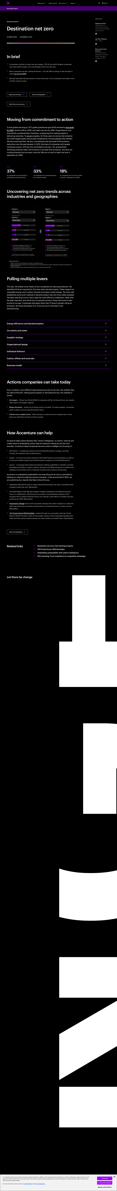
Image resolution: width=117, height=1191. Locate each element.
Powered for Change (16, 503)
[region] (58, 1182)
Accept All (105, 1178)
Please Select (16, 220)
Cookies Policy (28, 1183)
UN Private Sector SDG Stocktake (51, 549)
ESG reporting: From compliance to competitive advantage (62, 556)
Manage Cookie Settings (104, 1187)
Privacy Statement (40, 1183)
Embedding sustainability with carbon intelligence (58, 552)
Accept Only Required (104, 1182)
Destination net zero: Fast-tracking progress (55, 546)
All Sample (16, 212)
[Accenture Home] (12, 3)
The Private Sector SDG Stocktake (21, 513)
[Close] (114, 1177)
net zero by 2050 (20, 74)
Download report (12, 8)
